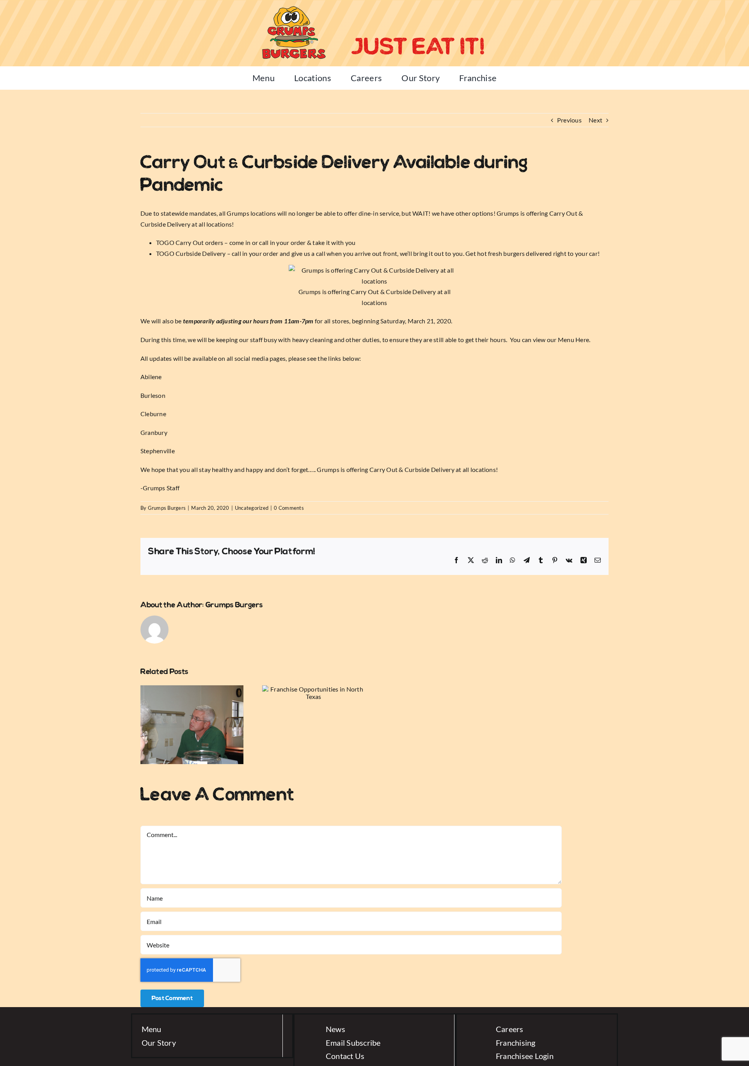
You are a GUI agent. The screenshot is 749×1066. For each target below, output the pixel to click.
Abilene (151, 376)
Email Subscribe (353, 1042)
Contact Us (345, 1056)
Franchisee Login (525, 1056)
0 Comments (289, 508)
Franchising (516, 1042)
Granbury (153, 432)
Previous (569, 120)
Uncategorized (251, 508)
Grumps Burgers (167, 508)
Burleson (152, 395)
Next (595, 120)
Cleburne (153, 413)
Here (582, 339)
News (335, 1029)
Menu (152, 1029)
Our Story (159, 1042)
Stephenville (157, 450)
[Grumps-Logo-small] (293, 7)
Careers (510, 1029)
